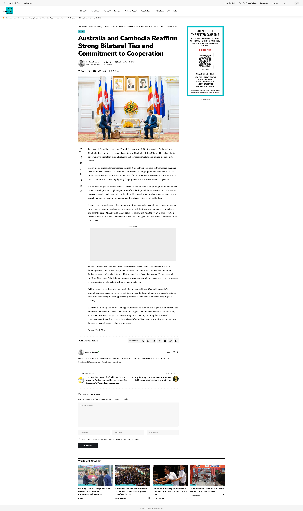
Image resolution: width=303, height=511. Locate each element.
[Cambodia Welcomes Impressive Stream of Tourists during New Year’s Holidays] (132, 475)
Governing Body (229, 3)
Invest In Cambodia (12, 18)
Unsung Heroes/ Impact (31, 18)
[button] (290, 3)
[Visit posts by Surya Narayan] (81, 352)
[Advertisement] (133, 244)
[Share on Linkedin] (81, 174)
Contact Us (264, 3)
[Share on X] (89, 71)
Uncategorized (129, 484)
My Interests (28, 3)
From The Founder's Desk (247, 3)
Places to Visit (84, 18)
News (81, 31)
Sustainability (97, 18)
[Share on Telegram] (81, 180)
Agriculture (60, 18)
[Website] (174, 352)
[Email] (94, 71)
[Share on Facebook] (81, 157)
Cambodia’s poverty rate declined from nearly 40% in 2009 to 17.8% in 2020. (170, 491)
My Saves (7, 3)
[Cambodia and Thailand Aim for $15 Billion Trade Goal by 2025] (207, 475)
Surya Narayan (94, 62)
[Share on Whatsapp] (81, 168)
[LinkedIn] (177, 352)
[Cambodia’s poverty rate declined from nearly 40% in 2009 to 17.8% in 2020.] (170, 475)
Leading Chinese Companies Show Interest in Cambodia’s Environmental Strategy (94, 491)
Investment (84, 484)
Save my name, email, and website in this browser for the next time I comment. (110, 439)
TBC (81, 498)
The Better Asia (47, 18)
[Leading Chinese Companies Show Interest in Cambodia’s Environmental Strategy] (95, 475)
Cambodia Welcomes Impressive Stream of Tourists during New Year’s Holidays (131, 491)
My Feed (17, 3)
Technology (72, 18)
